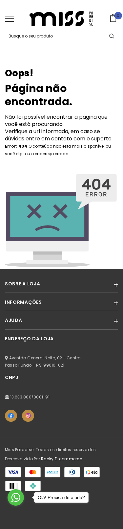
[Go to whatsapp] (16, 497)
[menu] (9, 18)
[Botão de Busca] (112, 36)
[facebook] (11, 416)
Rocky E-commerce (61, 459)
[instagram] (28, 416)
